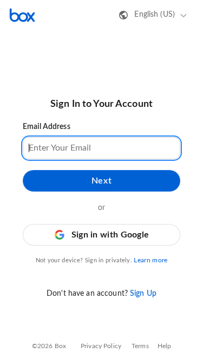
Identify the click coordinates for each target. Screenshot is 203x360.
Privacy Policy (101, 346)
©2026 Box (49, 346)
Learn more (150, 260)
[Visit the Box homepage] (22, 15)
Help (165, 346)
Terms (140, 346)
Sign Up (143, 293)
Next (101, 180)
